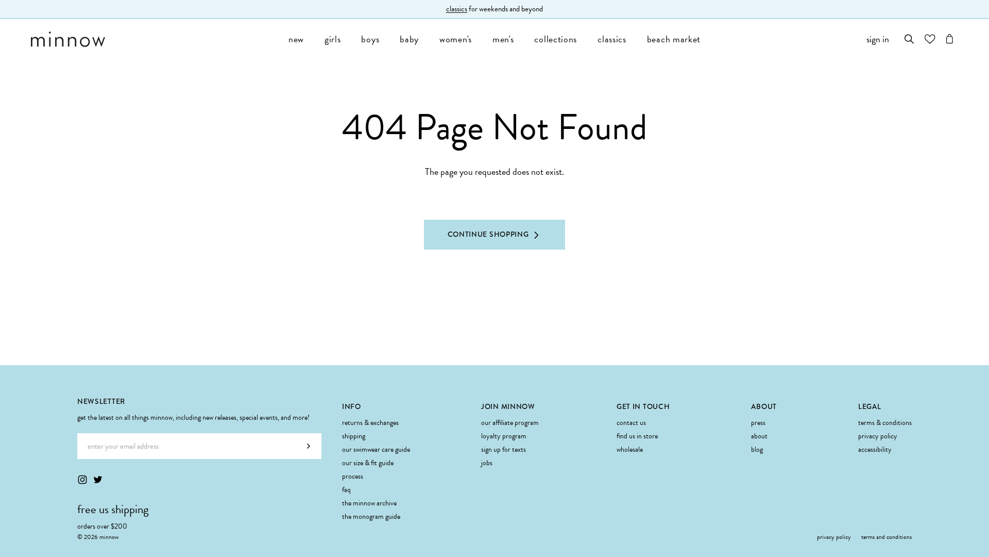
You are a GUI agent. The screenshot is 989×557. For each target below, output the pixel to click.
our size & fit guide (368, 462)
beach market (674, 39)
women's (455, 39)
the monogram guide (371, 516)
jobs (486, 462)
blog (757, 449)
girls (333, 39)
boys (370, 39)
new (296, 39)
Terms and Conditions (886, 537)
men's (503, 39)
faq (346, 489)
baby (409, 39)
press (758, 422)
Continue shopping (488, 234)
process (352, 476)
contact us (631, 422)
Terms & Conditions (885, 422)
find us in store (637, 436)
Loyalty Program (503, 436)
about (759, 436)
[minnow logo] (154, 39)
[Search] (909, 38)
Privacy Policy (877, 436)
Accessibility (875, 449)
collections (555, 39)
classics (456, 8)
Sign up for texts (503, 449)
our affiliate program (510, 422)
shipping (353, 436)
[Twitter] (98, 479)
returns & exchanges (370, 422)
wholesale (630, 449)
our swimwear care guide (376, 449)
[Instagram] (82, 479)
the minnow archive (369, 503)
